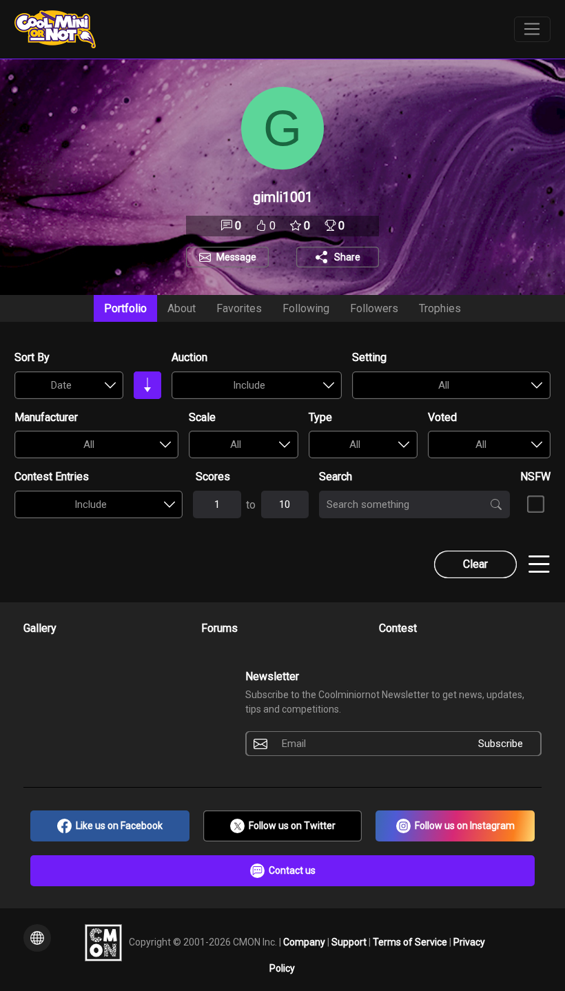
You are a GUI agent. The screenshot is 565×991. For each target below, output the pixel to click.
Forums (219, 628)
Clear (475, 564)
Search (335, 476)
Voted (442, 417)
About (181, 308)
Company (305, 941)
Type (320, 417)
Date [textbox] (61, 385)
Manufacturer (46, 417)
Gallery (39, 628)
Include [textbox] (249, 385)
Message (236, 257)
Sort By (32, 357)
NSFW (535, 476)
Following (305, 308)
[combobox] (68, 385)
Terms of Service (411, 941)
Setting (369, 357)
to (251, 504)
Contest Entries (51, 476)
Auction (189, 357)
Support (350, 941)
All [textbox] (443, 385)
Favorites (239, 308)
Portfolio (125, 308)
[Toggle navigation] (532, 30)
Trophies (440, 308)
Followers (374, 308)
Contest (398, 628)
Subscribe (500, 743)
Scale (202, 417)
